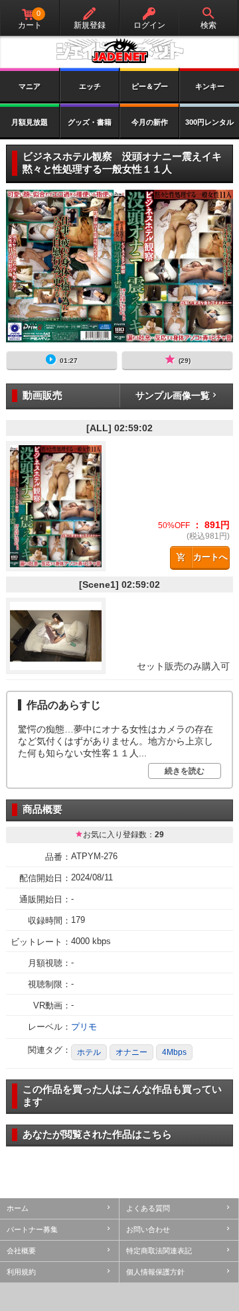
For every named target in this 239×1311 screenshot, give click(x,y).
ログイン (149, 25)
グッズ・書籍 (90, 122)
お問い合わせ (148, 1229)
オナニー (131, 1052)
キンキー (209, 86)
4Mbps (174, 1052)
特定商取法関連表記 (159, 1251)
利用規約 (21, 1272)
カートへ (210, 557)
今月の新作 (149, 122)
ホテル (89, 1052)
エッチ (90, 86)
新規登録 (90, 25)
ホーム (18, 1208)
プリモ (84, 1027)
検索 (208, 25)
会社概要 (21, 1251)
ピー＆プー (149, 86)
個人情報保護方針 (155, 1272)
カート (30, 19)
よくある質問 (148, 1208)
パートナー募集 (32, 1229)
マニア (29, 86)
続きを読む (184, 771)
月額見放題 (29, 122)
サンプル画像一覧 (172, 395)
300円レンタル (209, 122)
